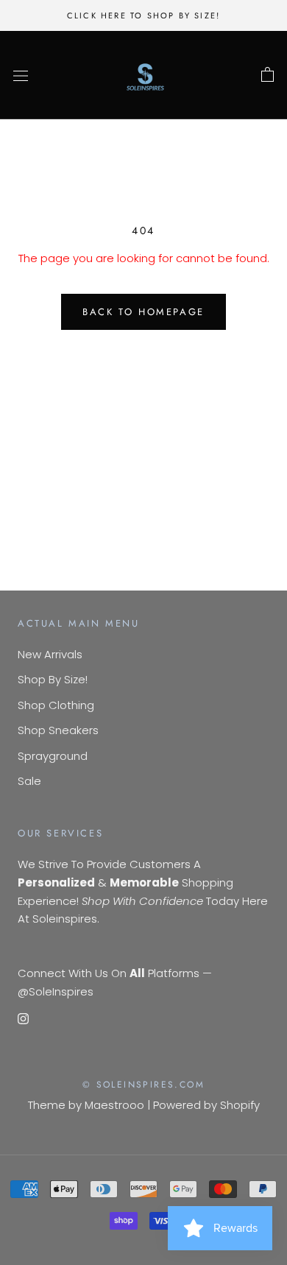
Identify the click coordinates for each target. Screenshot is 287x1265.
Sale (29, 781)
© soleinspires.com (143, 1084)
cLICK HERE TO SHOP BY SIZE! (143, 15)
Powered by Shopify (206, 1105)
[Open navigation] (20, 75)
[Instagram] (23, 1018)
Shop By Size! (53, 679)
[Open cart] (267, 75)
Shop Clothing (56, 705)
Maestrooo (114, 1105)
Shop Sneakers (58, 730)
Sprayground (53, 756)
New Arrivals (50, 654)
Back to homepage (143, 312)
